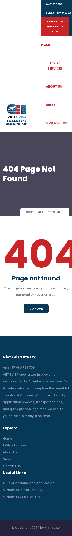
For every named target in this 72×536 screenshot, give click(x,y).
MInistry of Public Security (22, 490)
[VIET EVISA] (16, 111)
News (50, 104)
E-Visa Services (55, 66)
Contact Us (56, 122)
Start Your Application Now (54, 26)
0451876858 (54, 4)
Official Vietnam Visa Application (28, 483)
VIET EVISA (52, 527)
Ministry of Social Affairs (21, 497)
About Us (54, 86)
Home (46, 45)
